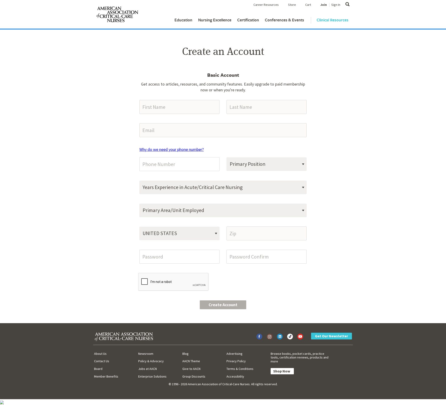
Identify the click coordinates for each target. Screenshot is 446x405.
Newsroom (145, 354)
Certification (248, 20)
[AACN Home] (117, 15)
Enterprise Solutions (152, 376)
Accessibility (235, 376)
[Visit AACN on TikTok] (290, 336)
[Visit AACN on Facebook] (259, 336)
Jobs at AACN (147, 369)
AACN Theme (191, 361)
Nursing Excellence (214, 20)
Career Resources (266, 4)
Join (323, 4)
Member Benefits (106, 376)
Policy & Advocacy (151, 361)
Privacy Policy (236, 361)
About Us (100, 354)
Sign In (335, 4)
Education (183, 20)
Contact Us (101, 361)
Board (98, 369)
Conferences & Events (284, 20)
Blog (185, 354)
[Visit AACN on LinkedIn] (280, 336)
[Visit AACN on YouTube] (300, 336)
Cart (308, 4)
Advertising (234, 354)
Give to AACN (191, 369)
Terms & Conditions (239, 369)
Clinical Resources (332, 20)
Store (292, 4)
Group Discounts (193, 376)
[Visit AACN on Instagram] (269, 336)
